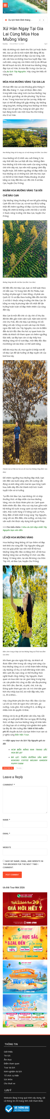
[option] (26, 20)
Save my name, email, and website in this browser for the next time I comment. (23, 864)
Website (7, 847)
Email (6, 833)
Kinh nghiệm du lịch (13, 1071)
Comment (9, 784)
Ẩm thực (8, 1059)
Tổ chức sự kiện (11, 1075)
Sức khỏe (8, 1079)
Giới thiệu (8, 1051)
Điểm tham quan (11, 1063)
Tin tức (19, 768)
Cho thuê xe (9, 1083)
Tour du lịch (9, 1067)
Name (6, 819)
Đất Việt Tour (22, 734)
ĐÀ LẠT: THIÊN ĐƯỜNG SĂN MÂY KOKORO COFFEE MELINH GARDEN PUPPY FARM (29, 760)
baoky (5, 44)
